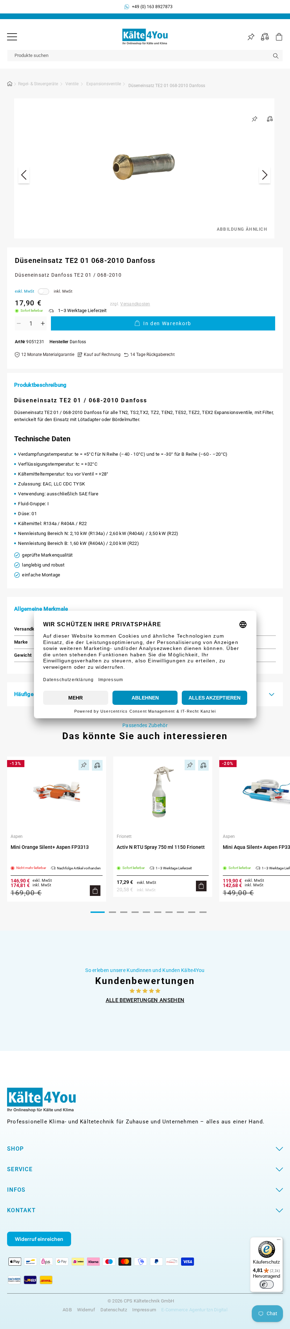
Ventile (72, 83)
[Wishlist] (251, 37)
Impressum (144, 1309)
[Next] (265, 176)
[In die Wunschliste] (254, 119)
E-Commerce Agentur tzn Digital (194, 1309)
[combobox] (145, 55)
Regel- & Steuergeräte (38, 83)
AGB (67, 1309)
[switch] (267, 1284)
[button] (276, 37)
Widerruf (86, 1309)
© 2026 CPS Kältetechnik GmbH (141, 1301)
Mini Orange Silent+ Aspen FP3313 (50, 847)
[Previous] (24, 176)
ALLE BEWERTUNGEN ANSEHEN (145, 1000)
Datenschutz (113, 1309)
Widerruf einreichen (39, 1239)
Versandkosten (135, 303)
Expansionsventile (103, 83)
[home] (10, 84)
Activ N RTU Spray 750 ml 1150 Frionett (161, 847)
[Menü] (12, 36)
